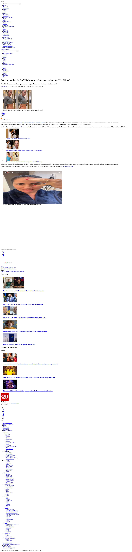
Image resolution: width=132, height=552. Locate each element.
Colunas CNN (6, 35)
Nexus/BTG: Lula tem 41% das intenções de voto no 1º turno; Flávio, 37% (24, 317)
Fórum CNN (6, 32)
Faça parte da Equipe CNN (9, 47)
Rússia (7, 494)
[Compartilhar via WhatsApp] (4, 114)
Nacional (5, 9)
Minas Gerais (9, 470)
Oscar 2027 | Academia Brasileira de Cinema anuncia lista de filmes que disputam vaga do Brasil (30, 364)
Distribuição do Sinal (7, 46)
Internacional (6, 8)
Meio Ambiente (9, 465)
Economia (5, 14)
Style (4, 20)
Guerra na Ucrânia (10, 485)
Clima (7, 464)
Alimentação (9, 525)
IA (3, 62)
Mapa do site (6, 429)
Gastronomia (9, 540)
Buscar (4, 4)
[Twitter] (3, 408)
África (7, 491)
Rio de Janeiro (9, 469)
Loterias (8, 481)
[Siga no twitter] (3, 253)
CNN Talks (5, 31)
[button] (66, 99)
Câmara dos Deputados (11, 455)
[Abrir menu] (2, 1)
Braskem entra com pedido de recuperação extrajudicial (19, 344)
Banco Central (9, 476)
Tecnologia (5, 25)
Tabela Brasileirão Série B (11, 511)
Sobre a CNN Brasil (7, 543)
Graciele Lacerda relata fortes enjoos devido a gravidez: (18, 138)
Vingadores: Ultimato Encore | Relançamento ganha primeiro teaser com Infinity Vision (28, 391)
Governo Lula (9, 454)
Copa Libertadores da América (12, 514)
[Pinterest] (3, 415)
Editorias (7, 433)
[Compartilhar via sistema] (1, 116)
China (7, 495)
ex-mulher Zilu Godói (68, 166)
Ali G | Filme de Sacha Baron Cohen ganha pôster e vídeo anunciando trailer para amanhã (29, 377)
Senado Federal (9, 456)
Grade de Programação (8, 424)
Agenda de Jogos (10, 509)
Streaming (5, 75)
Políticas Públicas (10, 459)
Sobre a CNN (6, 41)
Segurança (8, 462)
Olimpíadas (8, 515)
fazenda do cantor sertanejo (23, 126)
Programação (6, 37)
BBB (4, 68)
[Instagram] (3, 412)
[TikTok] (3, 417)
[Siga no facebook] (3, 254)
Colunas (5, 426)
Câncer (7, 529)
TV (4, 76)
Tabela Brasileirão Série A (11, 510)
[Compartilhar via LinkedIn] (3, 114)
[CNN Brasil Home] (5, 49)
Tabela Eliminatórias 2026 (11, 513)
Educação (5, 30)
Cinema (5, 71)
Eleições (5, 6)
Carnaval (5, 69)
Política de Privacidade (8, 42)
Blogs (4, 425)
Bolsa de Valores (9, 477)
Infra (4, 12)
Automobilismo (9, 519)
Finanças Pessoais (10, 480)
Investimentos (9, 475)
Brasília (7, 471)
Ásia (7, 490)
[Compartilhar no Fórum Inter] (1, 118)
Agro (4, 10)
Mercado (8, 474)
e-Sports (8, 521)
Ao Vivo (8, 434)
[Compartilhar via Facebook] (1, 114)
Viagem (7, 539)
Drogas (7, 530)
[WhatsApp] (3, 418)
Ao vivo (5, 54)
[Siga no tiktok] (3, 257)
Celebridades (6, 70)
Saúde (4, 22)
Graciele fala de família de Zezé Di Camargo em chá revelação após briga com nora (24, 150)
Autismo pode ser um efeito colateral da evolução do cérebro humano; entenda (25, 331)
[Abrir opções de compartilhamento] (3, 115)
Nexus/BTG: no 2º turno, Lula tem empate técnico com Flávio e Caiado (23, 304)
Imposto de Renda (10, 479)
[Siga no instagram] (3, 251)
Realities (5, 74)
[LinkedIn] (3, 414)
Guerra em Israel (9, 486)
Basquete (8, 516)
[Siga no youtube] (3, 255)
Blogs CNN (6, 34)
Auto (4, 29)
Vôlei (7, 518)
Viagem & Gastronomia (8, 26)
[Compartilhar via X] (2, 114)
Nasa (7, 534)
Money (4, 57)
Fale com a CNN (7, 44)
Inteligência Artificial (7, 17)
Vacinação (8, 528)
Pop (4, 18)
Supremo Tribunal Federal (11, 457)
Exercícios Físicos (10, 526)
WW (4, 58)
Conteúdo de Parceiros (9, 347)
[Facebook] (3, 410)
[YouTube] (3, 411)
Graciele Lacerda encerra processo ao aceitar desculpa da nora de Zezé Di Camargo (24, 161)
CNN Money (6, 16)
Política (5, 5)
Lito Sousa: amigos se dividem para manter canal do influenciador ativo (23, 290)
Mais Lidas (4, 274)
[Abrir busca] (20, 4)
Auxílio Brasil (9, 466)
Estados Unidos (9, 488)
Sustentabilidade (9, 482)
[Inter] (4, 407)
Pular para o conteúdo (8, 53)
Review (5, 27)
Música (4, 73)
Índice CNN (8, 452)
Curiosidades (9, 536)
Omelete (3, 350)
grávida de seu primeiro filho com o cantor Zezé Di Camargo (31, 122)
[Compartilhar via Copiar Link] (5, 114)
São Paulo (8, 467)
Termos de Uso (6, 43)
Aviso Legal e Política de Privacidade (11, 544)
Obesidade (8, 531)
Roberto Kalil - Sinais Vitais (12, 524)
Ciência (5, 24)
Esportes (5, 13)
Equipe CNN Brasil (7, 38)
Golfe (7, 520)
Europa (7, 489)
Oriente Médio (9, 492)
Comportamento (6, 21)
